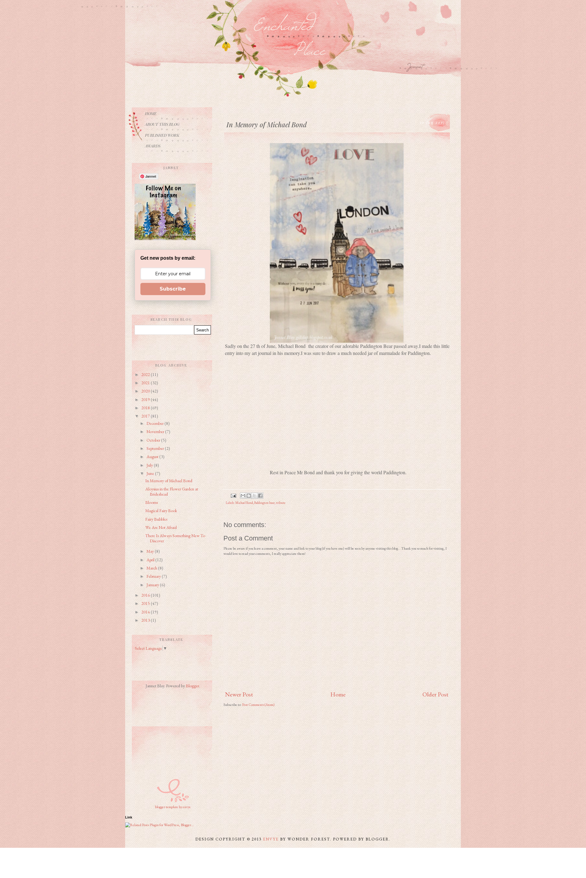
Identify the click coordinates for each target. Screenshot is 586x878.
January (153, 584)
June (150, 473)
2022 (146, 374)
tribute (280, 502)
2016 (146, 595)
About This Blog (162, 124)
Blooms (151, 502)
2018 (146, 407)
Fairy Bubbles (156, 519)
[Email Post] (233, 495)
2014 (146, 612)
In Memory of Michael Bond (168, 480)
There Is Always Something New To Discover (175, 538)
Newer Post (239, 694)
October (153, 440)
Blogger (192, 685)
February (154, 576)
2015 (146, 603)
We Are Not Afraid (161, 527)
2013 (146, 620)
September (155, 448)
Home (337, 694)
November (155, 431)
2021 (146, 382)
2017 (146, 416)
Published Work (162, 135)
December (155, 423)
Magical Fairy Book (161, 510)
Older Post (435, 694)
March (152, 568)
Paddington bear (264, 502)
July (150, 465)
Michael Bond (244, 502)
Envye (271, 839)
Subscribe (173, 289)
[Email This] (243, 496)
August (152, 456)
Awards (153, 145)
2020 (146, 391)
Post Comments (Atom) (258, 704)
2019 (146, 399)
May (150, 551)
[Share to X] (254, 496)
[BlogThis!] (249, 496)
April (150, 559)
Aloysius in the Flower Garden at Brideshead (171, 491)
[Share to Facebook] (260, 496)
